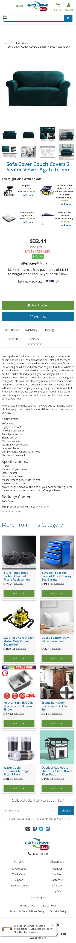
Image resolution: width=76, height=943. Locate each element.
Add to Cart (39, 305)
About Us (57, 868)
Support (19, 880)
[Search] (68, 18)
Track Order (19, 874)
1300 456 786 (40, 853)
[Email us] (27, 828)
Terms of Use (27, 905)
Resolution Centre (19, 885)
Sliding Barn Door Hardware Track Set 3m (55, 706)
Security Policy (58, 911)
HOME (20, 6)
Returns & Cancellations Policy (27, 911)
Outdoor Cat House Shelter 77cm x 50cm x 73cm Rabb (57, 771)
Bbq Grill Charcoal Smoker (24, 188)
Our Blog (57, 874)
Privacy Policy (63, 818)
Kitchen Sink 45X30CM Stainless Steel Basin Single (19, 706)
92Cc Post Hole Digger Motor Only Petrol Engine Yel (19, 641)
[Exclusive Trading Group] (38, 6)
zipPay (57, 891)
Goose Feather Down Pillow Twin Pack (56, 639)
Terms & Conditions (42, 818)
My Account (19, 868)
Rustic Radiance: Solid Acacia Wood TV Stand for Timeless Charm (33, 930)
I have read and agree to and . (39, 818)
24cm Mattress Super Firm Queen (26, 215)
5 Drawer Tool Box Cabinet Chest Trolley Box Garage (57, 576)
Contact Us (57, 880)
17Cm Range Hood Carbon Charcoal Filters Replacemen (17, 576)
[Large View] (9, 135)
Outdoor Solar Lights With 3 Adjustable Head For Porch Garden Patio (64, 191)
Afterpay (57, 885)
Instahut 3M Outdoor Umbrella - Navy (64, 215)
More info (46, 263)
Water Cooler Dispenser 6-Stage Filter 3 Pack (16, 771)
